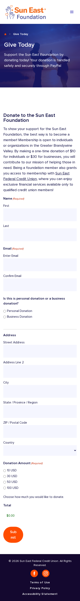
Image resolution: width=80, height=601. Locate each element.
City (6, 382)
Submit (13, 535)
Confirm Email (12, 276)
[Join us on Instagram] (45, 573)
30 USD (12, 476)
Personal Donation (19, 311)
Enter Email (10, 256)
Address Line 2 (13, 362)
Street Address (14, 342)
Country (8, 442)
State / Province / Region (20, 402)
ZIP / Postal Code (15, 422)
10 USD (12, 470)
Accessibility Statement (39, 594)
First (6, 206)
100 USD (12, 488)
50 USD (12, 482)
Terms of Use (40, 582)
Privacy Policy (40, 588)
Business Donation (19, 317)
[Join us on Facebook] (34, 573)
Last (6, 226)
